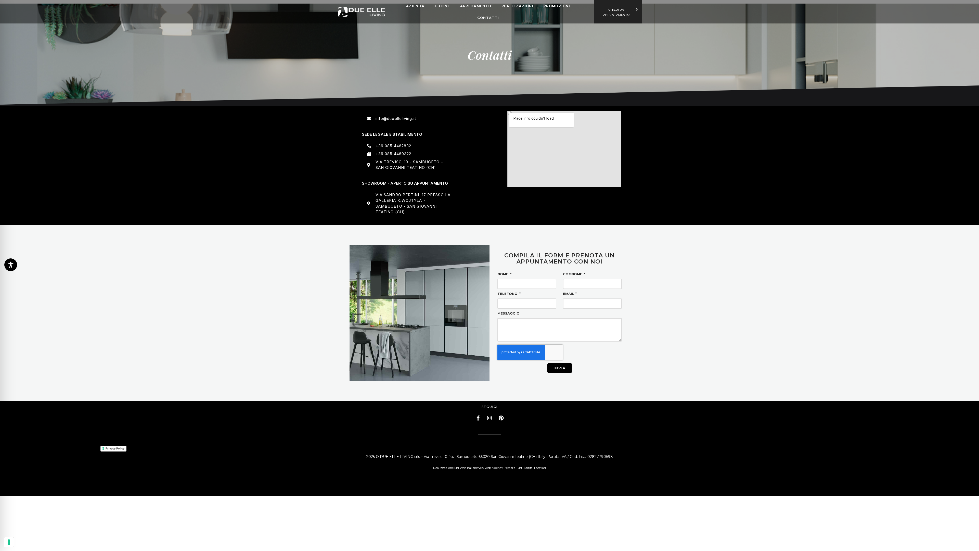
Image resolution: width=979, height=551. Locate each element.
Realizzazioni (517, 6)
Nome (503, 274)
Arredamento (475, 6)
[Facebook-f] (478, 418)
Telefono (508, 294)
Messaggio (508, 313)
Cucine (442, 6)
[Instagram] (489, 418)
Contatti (488, 18)
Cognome (573, 274)
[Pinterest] (501, 418)
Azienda (415, 6)
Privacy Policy (115, 448)
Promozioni (557, 6)
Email (569, 294)
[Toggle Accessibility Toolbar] (11, 265)
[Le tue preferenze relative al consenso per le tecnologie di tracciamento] (9, 542)
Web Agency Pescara (499, 468)
